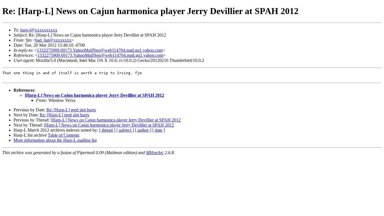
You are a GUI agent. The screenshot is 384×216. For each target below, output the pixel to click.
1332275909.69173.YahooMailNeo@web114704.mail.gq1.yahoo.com (99, 50)
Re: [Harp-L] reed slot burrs (71, 109)
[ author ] (143, 130)
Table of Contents (63, 135)
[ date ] (158, 130)
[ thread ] (107, 130)
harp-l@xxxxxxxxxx (38, 30)
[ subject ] (125, 130)
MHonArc (155, 152)
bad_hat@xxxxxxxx (53, 40)
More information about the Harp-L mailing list (55, 140)
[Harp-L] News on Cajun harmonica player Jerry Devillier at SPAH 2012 (94, 95)
